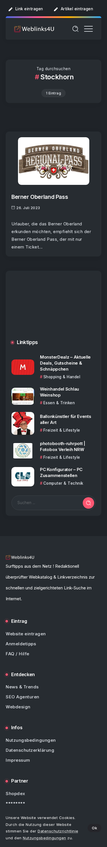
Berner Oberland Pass (39, 196)
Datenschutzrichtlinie (58, 831)
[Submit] (88, 503)
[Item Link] (53, 161)
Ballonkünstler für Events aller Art (65, 419)
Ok (94, 828)
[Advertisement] (53, 309)
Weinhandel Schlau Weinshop (59, 392)
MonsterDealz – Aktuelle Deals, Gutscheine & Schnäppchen (65, 363)
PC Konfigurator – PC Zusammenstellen (61, 472)
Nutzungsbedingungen (44, 838)
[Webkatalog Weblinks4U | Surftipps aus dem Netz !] (34, 28)
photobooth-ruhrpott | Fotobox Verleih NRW (62, 446)
